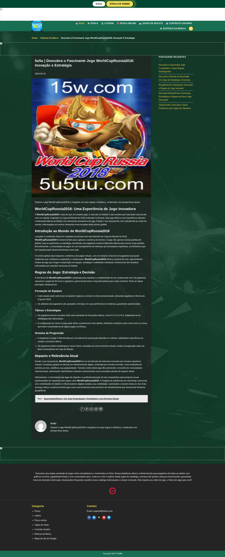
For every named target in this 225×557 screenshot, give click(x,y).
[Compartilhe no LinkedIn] (101, 409)
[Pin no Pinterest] (96, 409)
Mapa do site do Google (46, 538)
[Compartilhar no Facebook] (82, 409)
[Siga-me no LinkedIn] (109, 518)
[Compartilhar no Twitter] (87, 409)
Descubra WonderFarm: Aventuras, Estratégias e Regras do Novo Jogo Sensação (175, 96)
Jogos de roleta (152, 23)
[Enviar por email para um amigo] (91, 409)
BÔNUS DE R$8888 (119, 4)
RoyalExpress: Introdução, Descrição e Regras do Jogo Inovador (176, 86)
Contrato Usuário (180, 23)
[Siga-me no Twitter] (94, 518)
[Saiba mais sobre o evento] (112, 14)
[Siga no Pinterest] (104, 518)
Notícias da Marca (174, 28)
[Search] (191, 28)
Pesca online (128, 23)
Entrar (99, 4)
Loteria (109, 23)
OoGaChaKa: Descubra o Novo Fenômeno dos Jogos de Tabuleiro (175, 106)
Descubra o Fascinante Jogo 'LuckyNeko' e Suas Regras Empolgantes (172, 68)
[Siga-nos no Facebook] (89, 518)
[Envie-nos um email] (99, 518)
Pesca (94, 23)
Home (35, 38)
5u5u (81, 23)
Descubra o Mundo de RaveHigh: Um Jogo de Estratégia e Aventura (174, 78)
